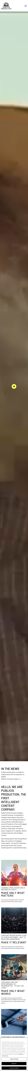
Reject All (14, 1063)
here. (20, 779)
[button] (25, 6)
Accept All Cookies (13, 1068)
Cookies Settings (14, 1059)
